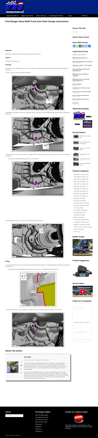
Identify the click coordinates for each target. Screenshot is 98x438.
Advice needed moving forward (81, 95)
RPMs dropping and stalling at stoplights (81, 74)
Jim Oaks (27, 357)
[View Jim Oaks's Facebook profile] (21, 362)
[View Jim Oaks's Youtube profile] (21, 365)
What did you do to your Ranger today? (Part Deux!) (81, 80)
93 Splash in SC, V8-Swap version (81, 88)
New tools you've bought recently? (82, 91)
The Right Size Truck (84, 154)
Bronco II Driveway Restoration (81, 99)
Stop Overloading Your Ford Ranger (85, 142)
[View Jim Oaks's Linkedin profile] (21, 372)
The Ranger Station (78, 339)
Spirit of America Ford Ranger (84, 148)
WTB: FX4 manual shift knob (80, 57)
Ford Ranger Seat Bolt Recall (85, 164)
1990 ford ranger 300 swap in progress (83, 61)
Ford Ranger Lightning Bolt (84, 136)
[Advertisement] (37, 37)
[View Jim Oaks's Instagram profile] (21, 369)
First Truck (75, 102)
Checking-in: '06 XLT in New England (82, 65)
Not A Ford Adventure (84, 158)
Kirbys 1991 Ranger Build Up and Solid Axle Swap (81, 69)
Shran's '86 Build (77, 84)
